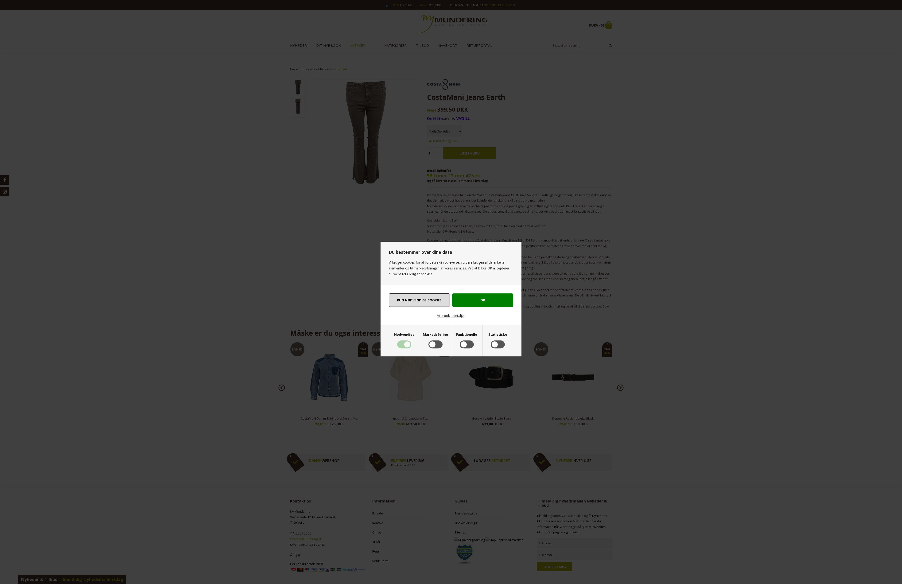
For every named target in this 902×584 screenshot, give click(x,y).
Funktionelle (466, 334)
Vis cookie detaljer (451, 315)
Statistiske (497, 334)
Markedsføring (435, 334)
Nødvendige (404, 334)
